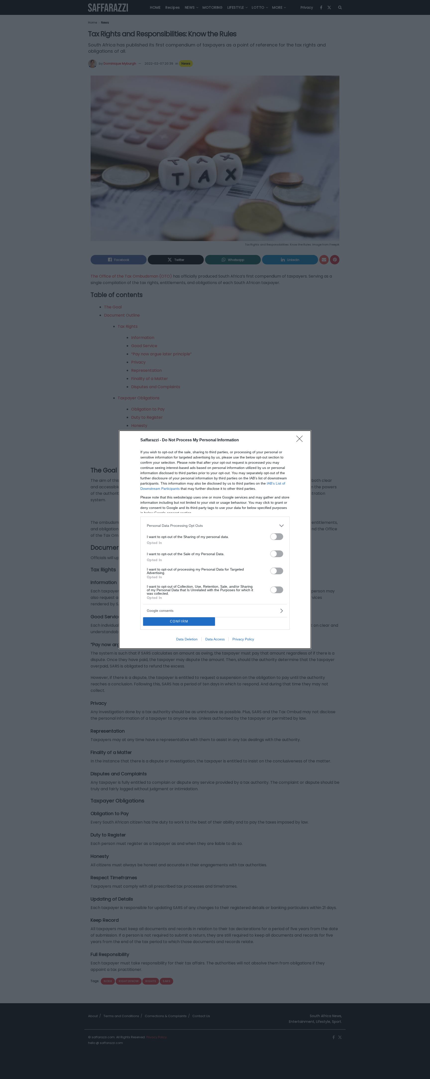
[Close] (301, 440)
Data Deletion (187, 639)
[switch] (276, 536)
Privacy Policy (243, 639)
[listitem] (215, 525)
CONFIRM (179, 621)
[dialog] (215, 540)
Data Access (215, 639)
